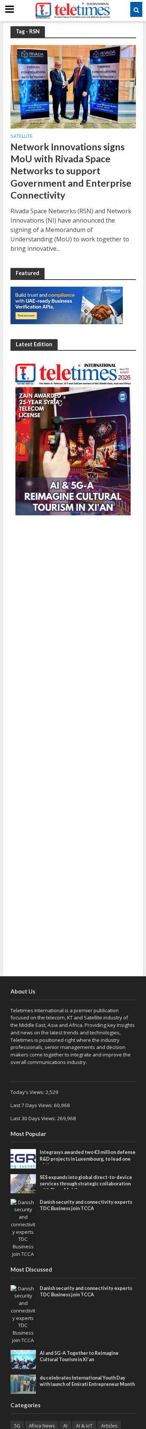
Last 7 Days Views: (32, 1105)
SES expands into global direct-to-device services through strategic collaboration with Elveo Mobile (86, 1184)
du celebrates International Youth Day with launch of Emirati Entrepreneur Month (87, 1381)
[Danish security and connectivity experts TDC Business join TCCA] (23, 1227)
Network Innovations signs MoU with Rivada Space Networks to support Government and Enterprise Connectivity (70, 171)
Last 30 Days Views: (33, 1118)
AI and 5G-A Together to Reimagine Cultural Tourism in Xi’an (79, 1356)
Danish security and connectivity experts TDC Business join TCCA (86, 1205)
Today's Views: (27, 1092)
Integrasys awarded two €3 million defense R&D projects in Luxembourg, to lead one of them (88, 1158)
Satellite (21, 136)
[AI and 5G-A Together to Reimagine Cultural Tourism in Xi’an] (23, 1359)
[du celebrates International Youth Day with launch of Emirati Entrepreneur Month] (23, 1383)
